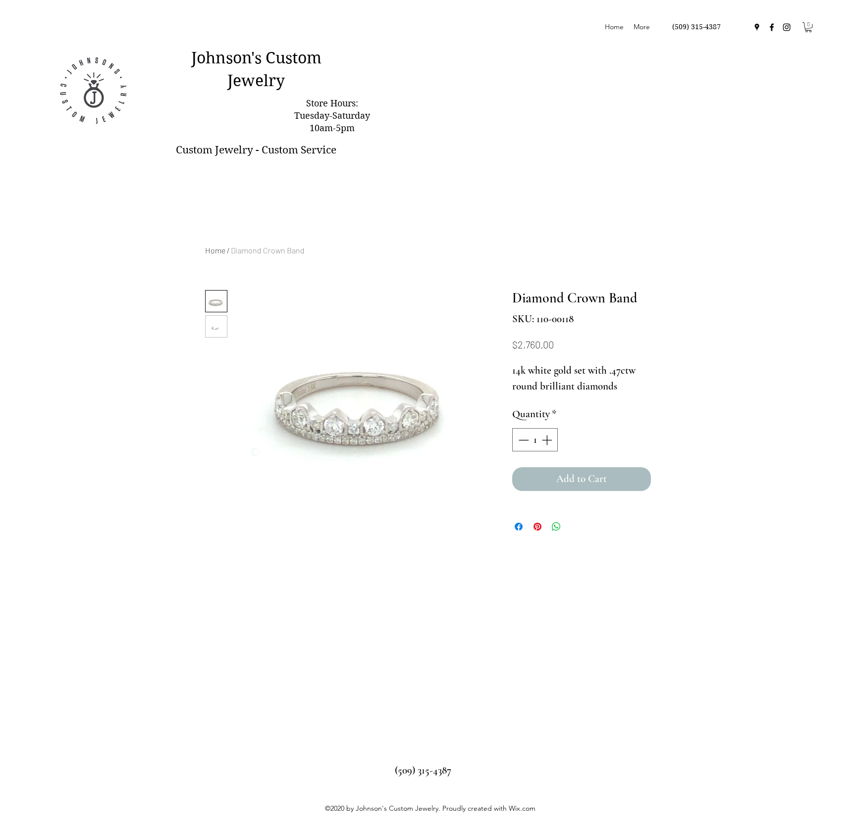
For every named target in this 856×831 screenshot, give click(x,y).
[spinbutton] (535, 440)
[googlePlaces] (757, 27)
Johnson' (223, 57)
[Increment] (548, 440)
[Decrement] (523, 440)
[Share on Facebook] (519, 527)
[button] (808, 27)
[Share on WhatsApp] (556, 527)
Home (215, 250)
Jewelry (256, 80)
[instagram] (787, 27)
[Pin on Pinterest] (537, 527)
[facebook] (772, 27)
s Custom (288, 57)
